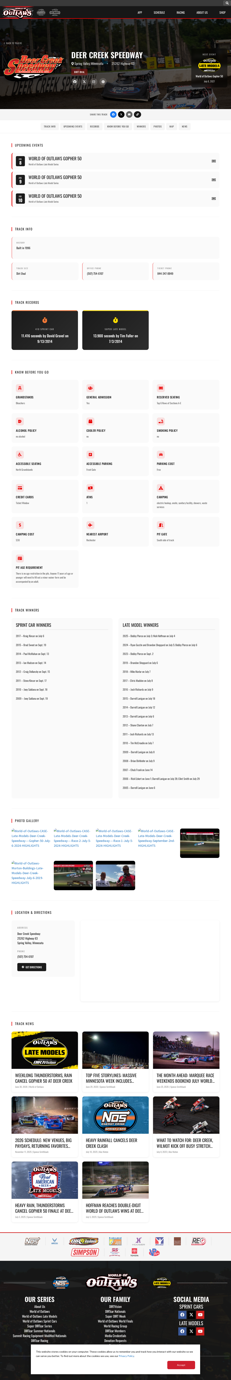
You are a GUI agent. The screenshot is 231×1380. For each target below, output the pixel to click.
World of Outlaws (40, 1311)
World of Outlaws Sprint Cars (40, 1321)
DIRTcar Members (115, 1330)
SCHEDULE (159, 12)
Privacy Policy (126, 1355)
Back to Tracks (14, 43)
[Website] (103, 81)
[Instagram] (93, 81)
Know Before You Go (118, 126)
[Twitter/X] (84, 81)
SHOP (222, 12)
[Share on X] (121, 114)
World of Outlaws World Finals (115, 1321)
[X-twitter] (191, 1315)
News (184, 126)
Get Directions (34, 967)
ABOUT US (202, 12)
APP (140, 12)
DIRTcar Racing (39, 1340)
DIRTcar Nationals (115, 1311)
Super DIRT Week (115, 1316)
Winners (141, 126)
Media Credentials (115, 1335)
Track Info (50, 126)
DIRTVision (115, 1306)
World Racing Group (115, 1326)
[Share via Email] (129, 114)
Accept (181, 1364)
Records (94, 126)
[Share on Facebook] (113, 114)
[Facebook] (75, 81)
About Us (39, 1306)
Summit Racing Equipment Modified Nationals (39, 1335)
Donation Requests (115, 1340)
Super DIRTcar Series (39, 1326)
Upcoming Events (73, 126)
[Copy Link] (137, 114)
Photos (158, 126)
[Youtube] (200, 1315)
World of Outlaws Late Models (39, 1316)
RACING (181, 12)
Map (171, 126)
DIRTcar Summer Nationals (39, 1330)
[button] (227, 3)
